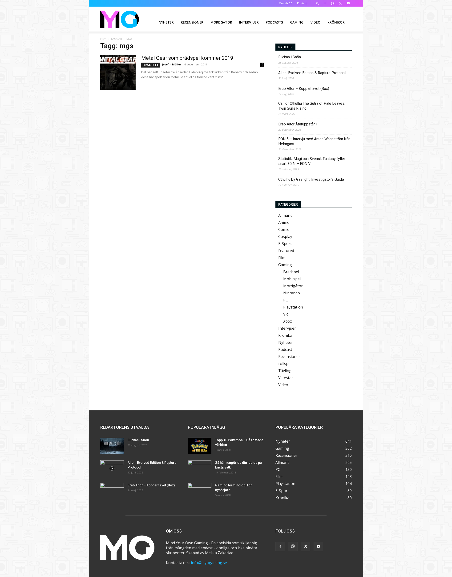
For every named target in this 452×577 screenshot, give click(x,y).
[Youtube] (348, 3)
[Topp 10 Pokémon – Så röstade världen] (199, 446)
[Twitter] (340, 3)
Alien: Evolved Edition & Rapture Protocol (312, 73)
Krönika (285, 335)
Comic (283, 229)
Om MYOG (286, 3)
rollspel (284, 363)
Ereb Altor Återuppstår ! (297, 124)
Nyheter (166, 22)
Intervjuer (249, 22)
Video (315, 22)
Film (281, 257)
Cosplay (285, 236)
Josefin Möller (171, 64)
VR (285, 314)
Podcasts (274, 22)
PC (285, 300)
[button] (317, 3)
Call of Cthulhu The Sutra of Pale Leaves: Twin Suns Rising (311, 106)
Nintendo (291, 293)
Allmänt (285, 215)
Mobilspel (292, 278)
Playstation (293, 307)
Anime (283, 222)
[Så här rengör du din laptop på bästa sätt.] (199, 468)
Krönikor (336, 22)
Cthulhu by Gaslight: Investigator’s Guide (311, 179)
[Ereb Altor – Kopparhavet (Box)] (112, 491)
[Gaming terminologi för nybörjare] (199, 491)
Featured (286, 250)
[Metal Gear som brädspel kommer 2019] (118, 72)
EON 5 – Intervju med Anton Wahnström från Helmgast (314, 141)
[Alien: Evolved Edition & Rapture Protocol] (112, 468)
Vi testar (285, 377)
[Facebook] (324, 3)
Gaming (296, 22)
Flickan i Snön (289, 57)
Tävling (284, 370)
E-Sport (285, 243)
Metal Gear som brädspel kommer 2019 (187, 58)
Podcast (285, 349)
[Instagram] (332, 3)
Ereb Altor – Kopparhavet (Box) (303, 88)
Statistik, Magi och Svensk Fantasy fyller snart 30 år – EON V (311, 161)
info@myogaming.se (209, 562)
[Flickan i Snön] (112, 446)
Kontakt (302, 3)
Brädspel (151, 65)
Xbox (287, 321)
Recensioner (192, 22)
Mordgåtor (221, 22)
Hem (103, 39)
